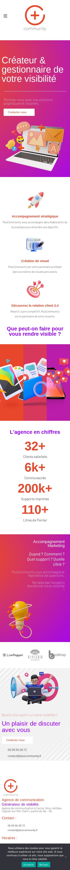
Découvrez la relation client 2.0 (35, 305)
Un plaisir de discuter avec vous (31, 726)
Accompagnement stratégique (35, 216)
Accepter (28, 864)
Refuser (43, 864)
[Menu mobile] (5, 16)
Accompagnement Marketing (49, 543)
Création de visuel (35, 261)
